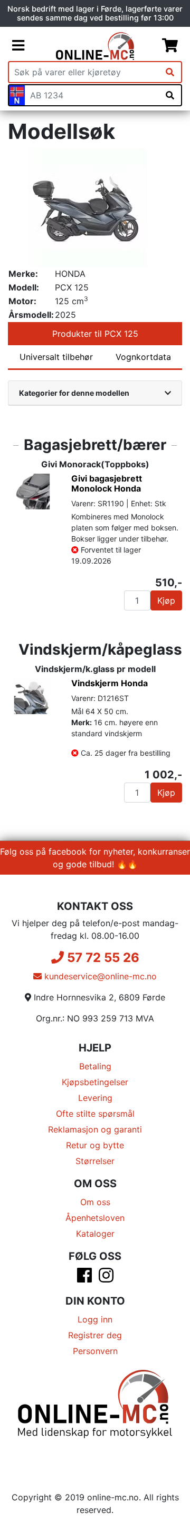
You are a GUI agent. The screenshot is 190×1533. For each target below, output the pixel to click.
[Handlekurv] (170, 46)
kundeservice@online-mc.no (99, 976)
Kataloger (95, 1233)
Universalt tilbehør (56, 357)
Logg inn (95, 1319)
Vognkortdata (143, 357)
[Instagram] (106, 1278)
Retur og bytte (95, 1145)
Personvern (95, 1351)
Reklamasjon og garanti (95, 1129)
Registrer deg (95, 1335)
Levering (95, 1098)
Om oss (95, 1202)
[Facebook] (84, 1278)
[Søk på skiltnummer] (169, 95)
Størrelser (95, 1161)
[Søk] (169, 72)
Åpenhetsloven (95, 1218)
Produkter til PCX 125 (95, 333)
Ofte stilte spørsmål (95, 1113)
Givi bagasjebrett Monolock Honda (106, 483)
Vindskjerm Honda (109, 683)
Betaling (95, 1066)
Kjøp (166, 600)
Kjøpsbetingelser (95, 1082)
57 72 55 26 (101, 957)
